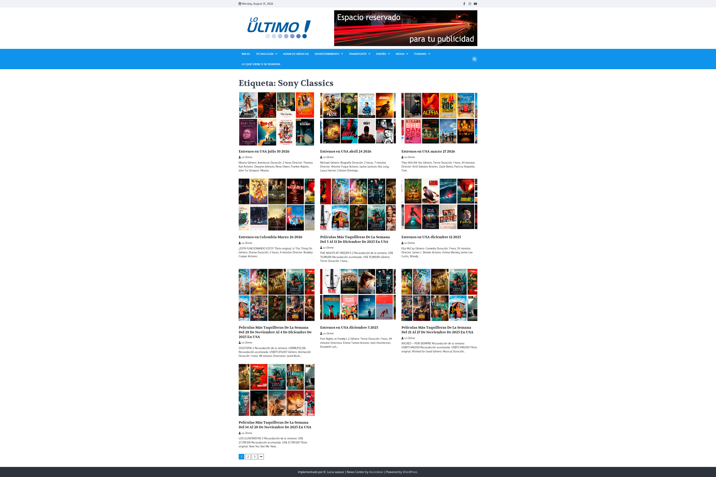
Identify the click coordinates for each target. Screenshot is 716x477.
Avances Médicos (296, 54)
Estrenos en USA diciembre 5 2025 (349, 327)
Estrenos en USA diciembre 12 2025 (431, 237)
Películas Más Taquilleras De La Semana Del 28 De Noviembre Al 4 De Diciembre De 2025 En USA (275, 332)
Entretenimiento (327, 54)
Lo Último (247, 157)
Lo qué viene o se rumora (261, 64)
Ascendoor (376, 472)
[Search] (474, 59)
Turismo (420, 54)
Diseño (381, 54)
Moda (400, 54)
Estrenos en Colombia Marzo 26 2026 (270, 237)
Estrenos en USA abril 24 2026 (345, 151)
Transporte (358, 54)
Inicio (246, 54)
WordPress (410, 472)
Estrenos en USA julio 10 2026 (264, 151)
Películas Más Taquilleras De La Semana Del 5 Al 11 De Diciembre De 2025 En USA (355, 239)
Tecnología (265, 54)
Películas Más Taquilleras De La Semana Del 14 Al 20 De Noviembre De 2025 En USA (275, 424)
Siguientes (261, 456)
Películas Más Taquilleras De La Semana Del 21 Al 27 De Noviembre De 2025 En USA (437, 329)
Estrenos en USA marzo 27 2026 (428, 151)
